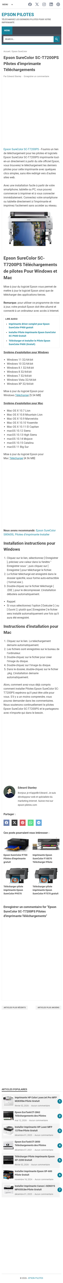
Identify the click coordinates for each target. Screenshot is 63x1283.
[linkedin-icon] (51, 4)
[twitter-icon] (37, 4)
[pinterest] (23, 823)
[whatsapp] (31, 823)
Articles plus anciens (48, 1007)
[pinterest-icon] (58, 4)
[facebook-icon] (30, 4)
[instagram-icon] (44, 4)
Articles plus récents (15, 1007)
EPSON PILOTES (18, 14)
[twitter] (14, 823)
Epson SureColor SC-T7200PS (21, 149)
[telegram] (39, 823)
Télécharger (22, 395)
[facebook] (6, 823)
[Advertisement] (31, 1052)
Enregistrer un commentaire (36, 76)
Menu (7, 30)
